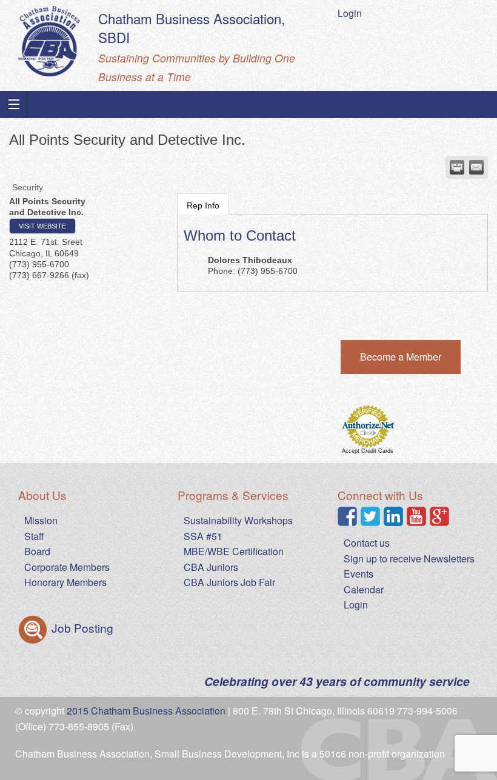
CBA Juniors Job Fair (229, 582)
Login (350, 13)
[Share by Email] (476, 167)
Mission (41, 520)
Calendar (364, 589)
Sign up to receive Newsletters (409, 558)
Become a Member (400, 357)
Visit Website (42, 226)
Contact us (367, 543)
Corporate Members (67, 567)
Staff (34, 536)
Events (358, 574)
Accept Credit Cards (367, 451)
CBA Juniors (211, 567)
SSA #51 (203, 536)
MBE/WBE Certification (234, 551)
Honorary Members (65, 582)
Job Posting (80, 627)
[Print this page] (457, 167)
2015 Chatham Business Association (146, 711)
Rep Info (203, 205)
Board (37, 551)
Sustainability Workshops (238, 520)
